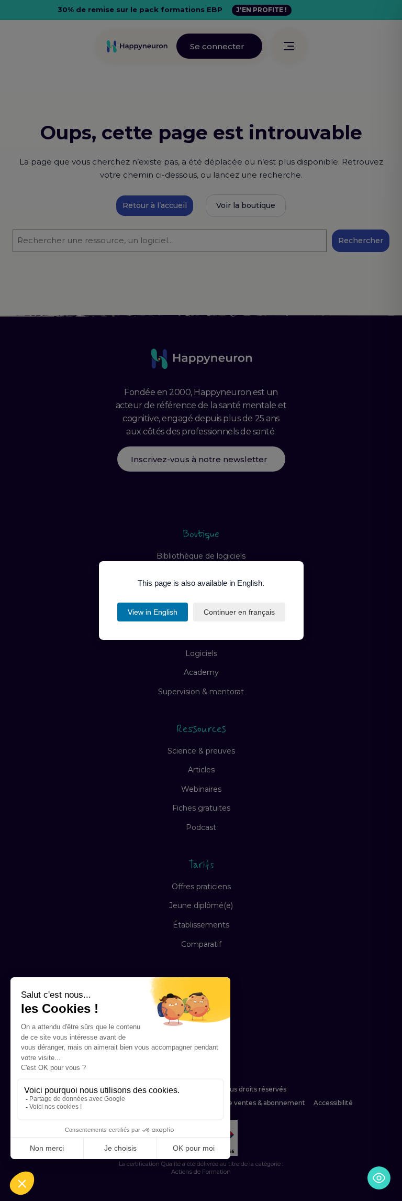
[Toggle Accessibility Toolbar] (379, 1178)
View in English (152, 612)
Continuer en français (239, 612)
